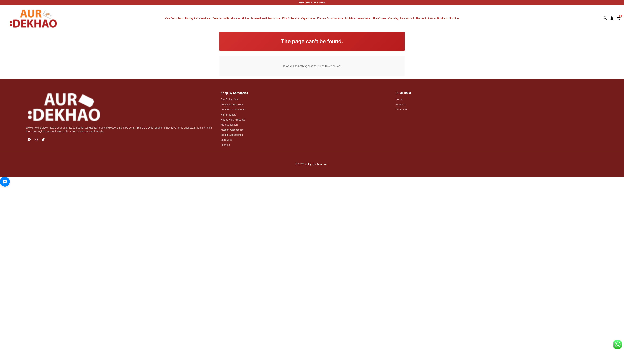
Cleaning (393, 18)
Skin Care (378, 18)
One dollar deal (174, 18)
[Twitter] (43, 139)
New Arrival (407, 18)
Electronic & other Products (432, 18)
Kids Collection (290, 18)
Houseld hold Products (264, 18)
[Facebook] (29, 139)
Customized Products (225, 18)
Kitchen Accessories (329, 18)
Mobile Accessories (356, 18)
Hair (244, 18)
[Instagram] (36, 139)
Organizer (307, 18)
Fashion (454, 18)
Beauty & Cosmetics (196, 18)
